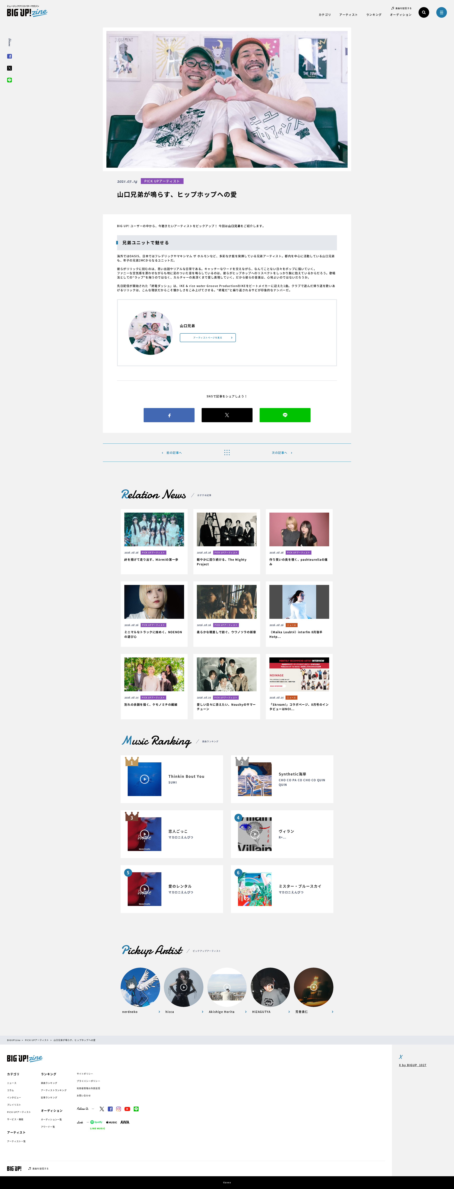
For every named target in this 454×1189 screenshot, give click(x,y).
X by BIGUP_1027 (413, 1065)
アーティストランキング (54, 1090)
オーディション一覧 (51, 1119)
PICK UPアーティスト (19, 1112)
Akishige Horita (222, 1011)
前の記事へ (174, 452)
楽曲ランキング (49, 1083)
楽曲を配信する (403, 8)
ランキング (374, 14)
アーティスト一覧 (16, 1141)
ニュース (11, 1083)
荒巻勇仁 (301, 1011)
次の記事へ (279, 452)
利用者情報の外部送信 (88, 1088)
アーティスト (348, 14)
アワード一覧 (48, 1126)
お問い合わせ (84, 1095)
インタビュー (14, 1097)
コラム (10, 1090)
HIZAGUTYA (261, 1011)
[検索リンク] (424, 12)
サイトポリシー (85, 1073)
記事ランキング (49, 1097)
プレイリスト (14, 1104)
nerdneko (130, 1011)
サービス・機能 (15, 1119)
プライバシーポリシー (88, 1081)
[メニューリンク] (441, 12)
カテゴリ (325, 14)
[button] (154, 539)
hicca (169, 1011)
